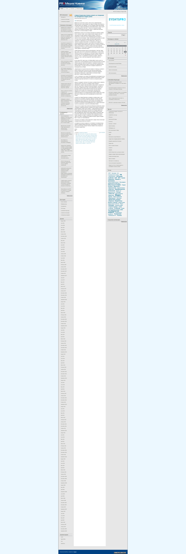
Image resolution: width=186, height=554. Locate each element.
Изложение (91, 137)
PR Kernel (110, 117)
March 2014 (63, 365)
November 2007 (64, 504)
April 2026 (62, 229)
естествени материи (84, 137)
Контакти (72, 8)
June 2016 (63, 306)
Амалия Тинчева (78, 136)
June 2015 (63, 332)
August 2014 (63, 354)
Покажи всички (69, 108)
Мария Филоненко (82, 139)
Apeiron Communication (113, 69)
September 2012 (64, 404)
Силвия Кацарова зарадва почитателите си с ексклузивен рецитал (66, 156)
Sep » (125, 42)
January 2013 (63, 395)
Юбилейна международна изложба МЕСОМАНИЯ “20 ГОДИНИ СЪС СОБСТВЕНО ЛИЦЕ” (117, 83)
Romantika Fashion (94, 135)
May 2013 (62, 386)
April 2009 (62, 489)
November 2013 (64, 373)
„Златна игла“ (88, 143)
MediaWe (110, 149)
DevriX (75, 551)
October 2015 (63, 323)
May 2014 (62, 360)
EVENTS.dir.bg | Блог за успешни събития (116, 152)
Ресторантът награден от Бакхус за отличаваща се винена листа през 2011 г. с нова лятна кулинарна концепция (118, 93)
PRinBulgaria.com (112, 128)
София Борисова (92, 140)
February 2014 (63, 367)
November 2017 (64, 271)
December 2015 (64, 319)
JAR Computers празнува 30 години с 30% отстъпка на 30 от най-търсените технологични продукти (66, 70)
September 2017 (64, 275)
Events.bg (110, 121)
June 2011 (63, 437)
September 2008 (64, 491)
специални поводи (79, 141)
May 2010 (62, 465)
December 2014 (64, 345)
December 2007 (64, 502)
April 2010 (62, 467)
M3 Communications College (114, 130)
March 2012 (63, 417)
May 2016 (62, 308)
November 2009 (64, 478)
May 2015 (62, 334)
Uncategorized (63, 206)
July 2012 (62, 408)
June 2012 (63, 410)
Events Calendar (64, 201)
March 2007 (63, 522)
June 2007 (63, 515)
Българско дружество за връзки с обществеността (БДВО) (116, 183)
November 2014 (64, 347)
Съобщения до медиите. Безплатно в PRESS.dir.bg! (115, 112)
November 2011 (64, 426)
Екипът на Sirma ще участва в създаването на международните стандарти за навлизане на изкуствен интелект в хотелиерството (66, 93)
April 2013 (62, 389)
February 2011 (63, 445)
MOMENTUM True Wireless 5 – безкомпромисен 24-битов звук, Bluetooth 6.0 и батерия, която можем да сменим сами (66, 29)
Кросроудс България (112, 66)
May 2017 (62, 282)
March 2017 (63, 286)
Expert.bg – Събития (112, 123)
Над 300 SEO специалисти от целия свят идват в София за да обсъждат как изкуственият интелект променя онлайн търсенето (66, 46)
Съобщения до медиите (65, 21)
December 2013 (64, 371)
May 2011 (62, 439)
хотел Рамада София (89, 141)
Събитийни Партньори (65, 210)
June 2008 (63, 493)
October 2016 (63, 297)
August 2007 (63, 511)
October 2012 (63, 402)
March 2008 (63, 498)
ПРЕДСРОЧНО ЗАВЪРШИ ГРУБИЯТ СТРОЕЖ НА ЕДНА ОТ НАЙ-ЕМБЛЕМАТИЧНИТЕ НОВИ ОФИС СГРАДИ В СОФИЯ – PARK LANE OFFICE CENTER (66, 149)
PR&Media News (64, 204)
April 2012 (62, 415)
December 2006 (64, 528)
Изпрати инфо (79, 8)
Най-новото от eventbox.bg (114, 160)
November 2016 (64, 295)
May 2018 (62, 260)
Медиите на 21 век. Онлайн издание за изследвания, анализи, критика (116, 166)
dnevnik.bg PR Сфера (113, 119)
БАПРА (110, 132)
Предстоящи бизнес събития (115, 201)
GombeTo (110, 147)
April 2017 (62, 284)
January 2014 (63, 369)
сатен (82, 140)
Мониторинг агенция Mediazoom (115, 136)
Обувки (77, 140)
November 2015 (64, 321)
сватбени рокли (86, 140)
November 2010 (64, 452)
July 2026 (62, 223)
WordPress (63, 543)
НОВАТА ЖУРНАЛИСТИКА (114, 156)
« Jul (108, 42)
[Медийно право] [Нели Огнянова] (115, 141)
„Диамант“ (84, 143)
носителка (93, 139)
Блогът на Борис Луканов (113, 145)
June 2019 (63, 251)
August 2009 (63, 485)
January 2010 (63, 474)
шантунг (80, 143)
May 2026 (62, 227)
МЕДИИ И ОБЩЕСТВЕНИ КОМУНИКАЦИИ (117, 154)
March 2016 (63, 312)
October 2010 (63, 454)
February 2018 (63, 264)
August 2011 (63, 432)
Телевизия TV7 (112, 215)
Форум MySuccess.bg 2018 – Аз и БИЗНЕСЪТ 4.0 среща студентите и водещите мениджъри (66, 190)
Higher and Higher (112, 158)
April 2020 (62, 249)
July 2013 (62, 382)
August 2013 (63, 380)
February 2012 (63, 419)
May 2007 (62, 517)
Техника (119, 215)
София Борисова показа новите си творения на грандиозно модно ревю (89, 15)
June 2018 (63, 258)
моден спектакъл (88, 139)
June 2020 (63, 247)
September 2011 (64, 430)
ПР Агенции (63, 208)
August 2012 (63, 406)
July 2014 (62, 356)
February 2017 (63, 288)
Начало (61, 8)
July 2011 (62, 434)
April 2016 (62, 310)
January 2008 (63, 500)
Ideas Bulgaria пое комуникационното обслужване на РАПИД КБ (65, 141)
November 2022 (64, 236)
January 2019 (63, 253)
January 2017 (63, 290)
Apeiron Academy (112, 125)
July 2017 (62, 277)
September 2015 (64, 325)
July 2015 (62, 330)
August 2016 (63, 301)
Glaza (79, 135)
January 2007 (63, 526)
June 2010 (63, 463)
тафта (84, 141)
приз (79, 140)
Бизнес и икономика (114, 180)
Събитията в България (65, 19)
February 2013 (63, 393)
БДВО (110, 134)
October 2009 (63, 480)
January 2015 (63, 343)
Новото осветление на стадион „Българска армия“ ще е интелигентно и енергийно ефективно (66, 63)
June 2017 (63, 279)
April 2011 (62, 441)
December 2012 (64, 397)
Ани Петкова (84, 136)
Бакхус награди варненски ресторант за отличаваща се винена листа (116, 99)
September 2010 (64, 456)
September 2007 (64, 509)
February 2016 (63, 314)
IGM (75, 20)
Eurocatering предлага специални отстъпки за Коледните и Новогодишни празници (117, 88)
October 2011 (63, 428)
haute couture (82, 135)
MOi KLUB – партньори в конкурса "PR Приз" (117, 102)
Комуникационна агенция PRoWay (115, 63)
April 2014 (62, 362)
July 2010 (62, 461)
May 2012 (62, 413)
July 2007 (62, 513)
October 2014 (63, 349)
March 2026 (63, 231)
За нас (67, 8)
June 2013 (63, 384)
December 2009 (64, 476)
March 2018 (63, 262)
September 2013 (64, 378)
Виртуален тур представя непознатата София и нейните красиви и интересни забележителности (66, 134)
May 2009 (62, 487)
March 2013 (63, 391)
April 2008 (62, 496)
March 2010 (63, 469)
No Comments (102, 132)
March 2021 (63, 242)
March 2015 (63, 338)
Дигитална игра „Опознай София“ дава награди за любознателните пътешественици (65, 127)
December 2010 (64, 450)
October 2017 (63, 273)
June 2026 (63, 225)
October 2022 (63, 238)
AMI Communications (112, 73)
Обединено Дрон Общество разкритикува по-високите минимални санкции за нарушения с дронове (66, 85)
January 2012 (63, 421)
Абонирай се (63, 17)
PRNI (86, 18)
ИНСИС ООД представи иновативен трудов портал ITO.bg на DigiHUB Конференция (66, 163)
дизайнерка (89, 136)
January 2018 (63, 266)
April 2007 (62, 520)
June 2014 (63, 358)
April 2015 (62, 336)
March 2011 (63, 443)
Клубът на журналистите (114, 191)
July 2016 (62, 303)
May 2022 (62, 240)
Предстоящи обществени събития (116, 203)
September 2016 (64, 299)
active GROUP (111, 60)
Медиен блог (111, 143)
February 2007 (63, 524)
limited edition (88, 135)
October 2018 (63, 255)
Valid (63, 539)
